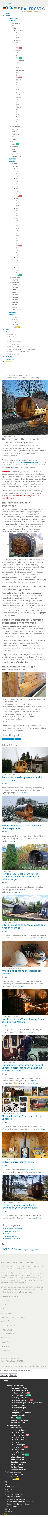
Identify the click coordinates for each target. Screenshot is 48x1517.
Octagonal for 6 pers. (23, 1400)
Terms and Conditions (17, 342)
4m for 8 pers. (19, 1450)
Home (8, 13)
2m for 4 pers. (19, 1432)
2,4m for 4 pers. (21, 1435)
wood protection (34, 1250)
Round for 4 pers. (20, 1405)
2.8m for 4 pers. (20, 1437)
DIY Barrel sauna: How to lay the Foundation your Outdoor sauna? (20, 1206)
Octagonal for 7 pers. (22, 1398)
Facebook (5, 739)
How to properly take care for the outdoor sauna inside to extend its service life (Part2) (20, 876)
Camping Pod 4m (17, 1474)
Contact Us (10, 359)
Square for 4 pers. (22, 1395)
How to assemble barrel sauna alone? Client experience (22, 827)
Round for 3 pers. (20, 1408)
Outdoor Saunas (11, 1236)
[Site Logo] (33, 9)
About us (12, 334)
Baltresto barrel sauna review (18, 1161)
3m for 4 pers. (19, 1440)
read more (24, 793)
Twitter (11, 739)
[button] (1, 1378)
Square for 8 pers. (22, 1393)
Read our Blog (6, 1313)
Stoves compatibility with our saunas (22, 349)
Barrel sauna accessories (14, 1229)
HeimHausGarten (29, 1169)
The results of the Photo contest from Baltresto (22, 1117)
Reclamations (14, 354)
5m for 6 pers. (19, 1452)
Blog (7, 329)
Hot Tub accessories (12, 1231)
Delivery (9, 357)
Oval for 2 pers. (19, 1410)
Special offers (5, 1342)
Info (7, 332)
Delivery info (5, 1321)
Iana (5, 783)
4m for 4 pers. (21, 1447)
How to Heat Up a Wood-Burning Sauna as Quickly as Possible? (23, 1020)
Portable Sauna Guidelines (18, 347)
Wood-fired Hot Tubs (13, 1238)
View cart (4, 1375)
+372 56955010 (7, 4)
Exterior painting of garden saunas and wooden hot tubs (23, 926)
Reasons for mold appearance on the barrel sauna (22, 779)
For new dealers (6, 1350)
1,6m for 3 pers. (20, 1430)
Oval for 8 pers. (21, 1455)
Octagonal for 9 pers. (22, 1390)
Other (7, 1234)
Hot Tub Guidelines (15, 344)
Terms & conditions (8, 1325)
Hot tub (8, 1249)
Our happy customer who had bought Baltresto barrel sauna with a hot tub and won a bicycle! (22, 1067)
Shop (8, 16)
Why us (11, 337)
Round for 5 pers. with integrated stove (28, 1403)
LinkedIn (18, 739)
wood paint (25, 1250)
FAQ (10, 339)
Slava (6, 1025)
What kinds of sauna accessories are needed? (21, 972)
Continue (13, 1375)
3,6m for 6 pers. (20, 1445)
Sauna (17, 1249)
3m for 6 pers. (19, 1442)
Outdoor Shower (17, 1477)
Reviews (3, 1304)
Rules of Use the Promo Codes (19, 352)
